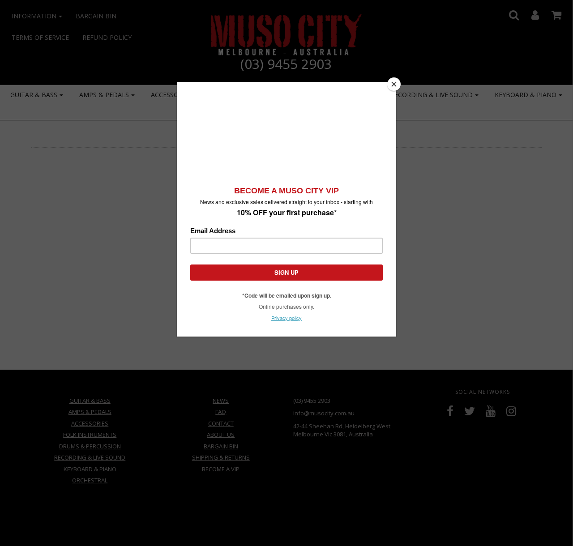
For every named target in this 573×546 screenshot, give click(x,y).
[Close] (394, 84)
